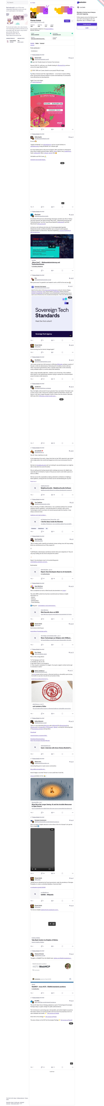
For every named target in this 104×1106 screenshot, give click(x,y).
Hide (62, 85)
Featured (42, 43)
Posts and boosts (35, 48)
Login (86, 27)
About (15, 1098)
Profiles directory (20, 1098)
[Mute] (35, 869)
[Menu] (72, 21)
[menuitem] (42, 849)
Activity (32, 43)
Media (37, 43)
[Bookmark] (62, 129)
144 (31, 26)
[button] (42, 849)
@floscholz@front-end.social (36, 22)
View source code (15, 1103)
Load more (52, 1071)
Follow (67, 21)
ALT (63, 125)
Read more (33, 481)
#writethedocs (34, 51)
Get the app (16, 1102)
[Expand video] (49, 869)
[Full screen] (52, 869)
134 (39, 26)
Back (33, 2)
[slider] (43, 867)
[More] (73, 129)
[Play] (32, 869)
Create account (87, 24)
